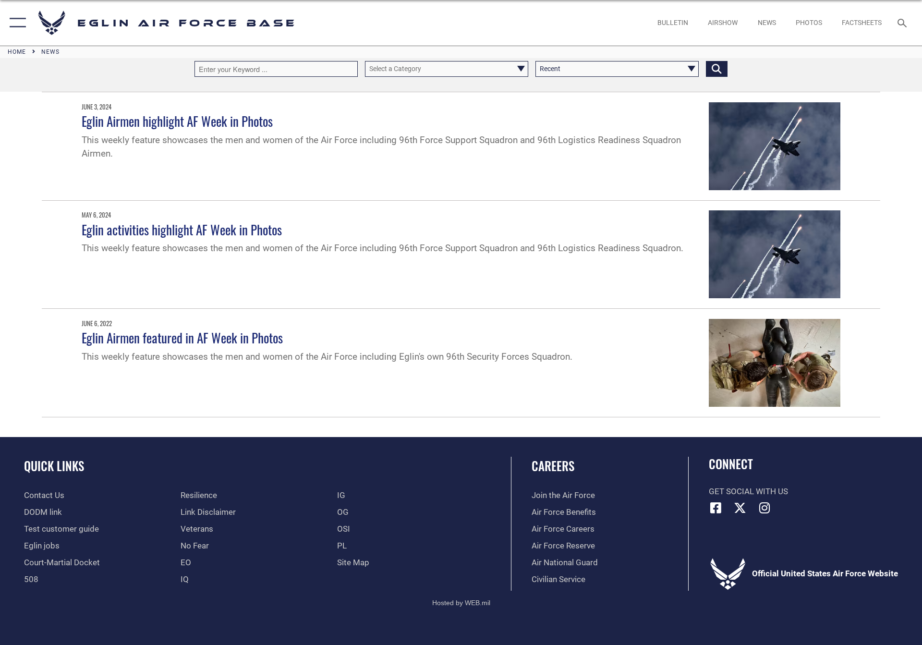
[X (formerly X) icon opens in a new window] (740, 507)
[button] (15, 23)
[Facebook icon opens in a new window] (716, 507)
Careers (553, 466)
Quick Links (54, 466)
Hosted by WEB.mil (461, 603)
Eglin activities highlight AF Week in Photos (182, 229)
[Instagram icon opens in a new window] (764, 507)
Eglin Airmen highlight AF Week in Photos (177, 121)
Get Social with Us (748, 491)
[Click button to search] (717, 69)
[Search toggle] (903, 23)
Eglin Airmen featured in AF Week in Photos (182, 337)
